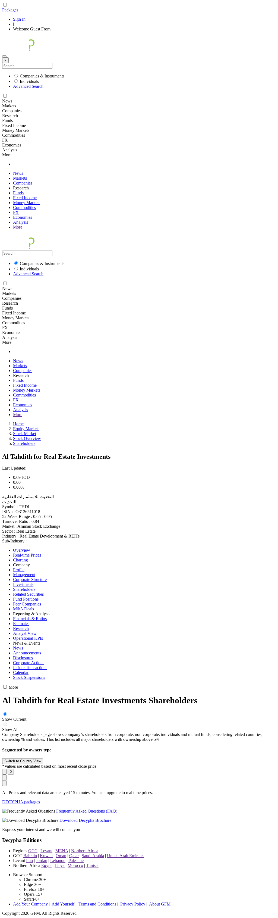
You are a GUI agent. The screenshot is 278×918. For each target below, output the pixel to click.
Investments (23, 584)
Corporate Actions (28, 662)
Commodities (24, 207)
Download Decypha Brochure (85, 820)
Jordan (41, 860)
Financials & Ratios (30, 618)
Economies (22, 217)
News (18, 173)
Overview (21, 550)
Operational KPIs (28, 638)
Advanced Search (28, 86)
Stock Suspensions (29, 677)
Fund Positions (26, 599)
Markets (20, 178)
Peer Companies (27, 604)
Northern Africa (84, 850)
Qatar (74, 855)
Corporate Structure (30, 579)
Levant (46, 850)
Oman (61, 855)
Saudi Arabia (93, 855)
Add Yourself (63, 904)
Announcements (27, 653)
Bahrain (30, 855)
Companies (22, 183)
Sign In (19, 19)
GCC (32, 850)
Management (24, 574)
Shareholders (24, 443)
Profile (18, 569)
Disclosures (23, 657)
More (17, 227)
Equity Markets (26, 428)
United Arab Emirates (125, 855)
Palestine (76, 860)
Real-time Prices (27, 555)
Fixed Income (25, 197)
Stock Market (24, 433)
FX (16, 212)
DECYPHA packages (21, 802)
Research (21, 628)
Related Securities (28, 594)
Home (18, 423)
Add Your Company (30, 904)
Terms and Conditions (97, 904)
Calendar (21, 672)
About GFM (159, 904)
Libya (60, 865)
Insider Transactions (30, 667)
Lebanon (57, 860)
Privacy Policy (132, 904)
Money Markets (26, 202)
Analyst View (25, 633)
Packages (10, 10)
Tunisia (92, 865)
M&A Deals (23, 609)
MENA (61, 850)
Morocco (75, 865)
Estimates (21, 623)
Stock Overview (27, 438)
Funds (18, 193)
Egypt (46, 865)
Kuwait (46, 855)
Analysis (20, 222)
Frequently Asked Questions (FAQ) (86, 811)
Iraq (29, 860)
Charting (20, 560)
